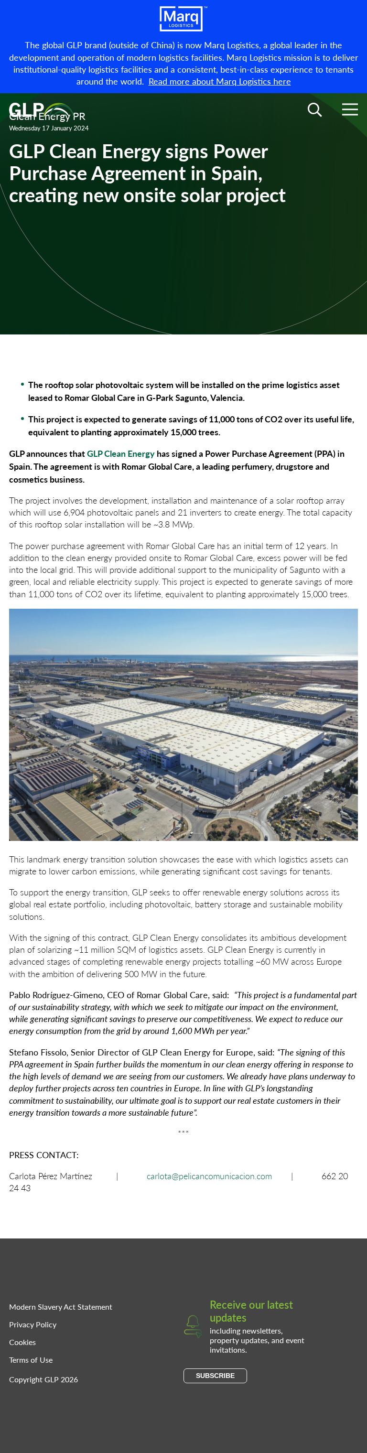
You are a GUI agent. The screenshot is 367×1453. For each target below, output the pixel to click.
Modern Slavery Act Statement (60, 1306)
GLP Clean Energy (121, 453)
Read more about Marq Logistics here (220, 81)
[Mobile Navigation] (350, 111)
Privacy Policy (32, 1324)
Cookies (22, 1341)
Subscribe (215, 1375)
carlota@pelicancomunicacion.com (209, 1176)
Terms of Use (31, 1359)
